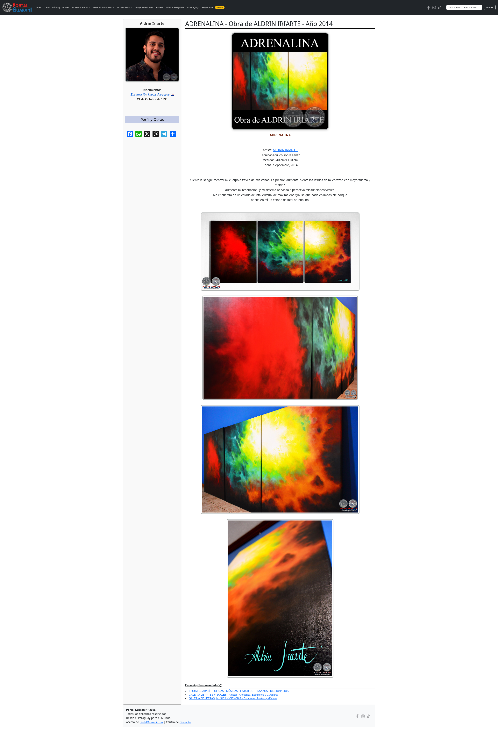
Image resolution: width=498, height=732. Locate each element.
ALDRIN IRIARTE (285, 150)
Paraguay (163, 94)
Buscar (489, 7)
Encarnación (138, 94)
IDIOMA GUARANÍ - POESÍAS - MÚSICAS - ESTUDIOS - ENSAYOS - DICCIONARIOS (239, 691)
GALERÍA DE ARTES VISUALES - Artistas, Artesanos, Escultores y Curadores (233, 694)
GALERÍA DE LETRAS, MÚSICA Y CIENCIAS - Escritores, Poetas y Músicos (233, 698)
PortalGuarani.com (151, 722)
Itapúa (152, 94)
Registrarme (213, 7)
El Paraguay (193, 7)
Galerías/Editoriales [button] (102, 7)
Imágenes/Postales (144, 7)
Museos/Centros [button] (80, 7)
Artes (38, 7)
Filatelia (159, 7)
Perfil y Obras (152, 119)
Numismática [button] (123, 7)
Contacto (185, 722)
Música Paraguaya (175, 7)
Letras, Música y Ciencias (57, 7)
